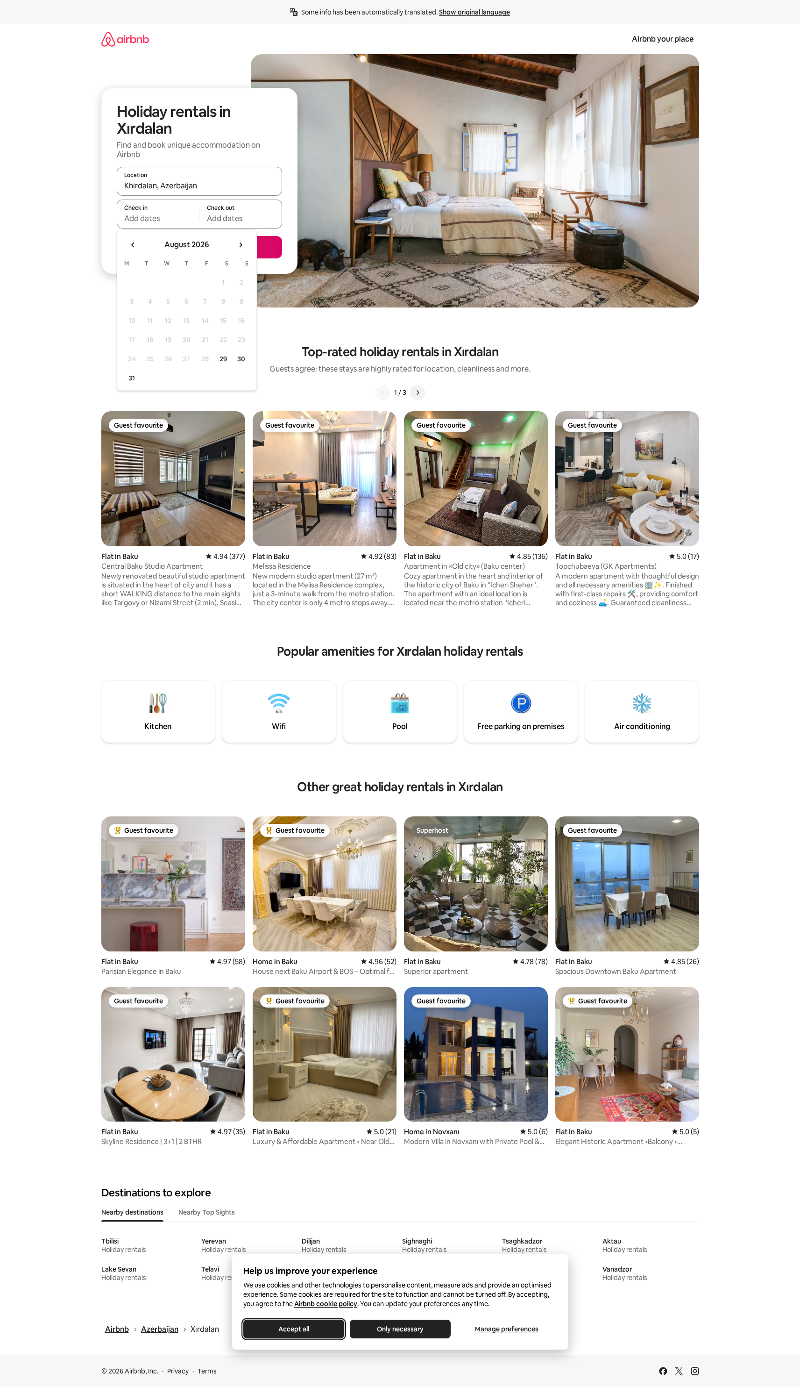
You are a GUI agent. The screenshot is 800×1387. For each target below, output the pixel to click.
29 (223, 359)
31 (131, 378)
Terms (207, 1371)
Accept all (293, 1329)
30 (241, 359)
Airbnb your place (663, 39)
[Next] (417, 392)
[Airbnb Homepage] (125, 39)
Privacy (178, 1371)
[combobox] (199, 185)
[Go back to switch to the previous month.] (133, 245)
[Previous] (382, 392)
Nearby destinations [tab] (132, 1212)
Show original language (474, 12)
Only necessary (400, 1329)
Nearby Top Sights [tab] (206, 1212)
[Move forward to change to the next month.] (240, 245)
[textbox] (158, 218)
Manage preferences (506, 1329)
